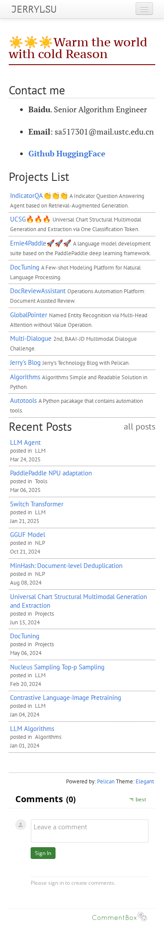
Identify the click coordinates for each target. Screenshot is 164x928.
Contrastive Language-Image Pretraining (65, 697)
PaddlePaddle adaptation (51, 472)
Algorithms (25, 376)
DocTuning (24, 267)
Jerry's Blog (25, 362)
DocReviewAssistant (38, 290)
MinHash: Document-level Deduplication (66, 565)
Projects (44, 613)
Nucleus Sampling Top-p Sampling (57, 666)
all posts (139, 426)
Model (27, 534)
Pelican (106, 781)
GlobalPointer (28, 314)
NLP (40, 543)
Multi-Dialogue (31, 338)
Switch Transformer (36, 503)
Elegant (145, 781)
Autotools (23, 400)
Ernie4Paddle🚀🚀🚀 (40, 243)
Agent (25, 442)
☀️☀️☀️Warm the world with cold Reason (78, 48)
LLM (40, 450)
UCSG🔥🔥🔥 (30, 219)
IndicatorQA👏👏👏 (39, 195)
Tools (41, 481)
